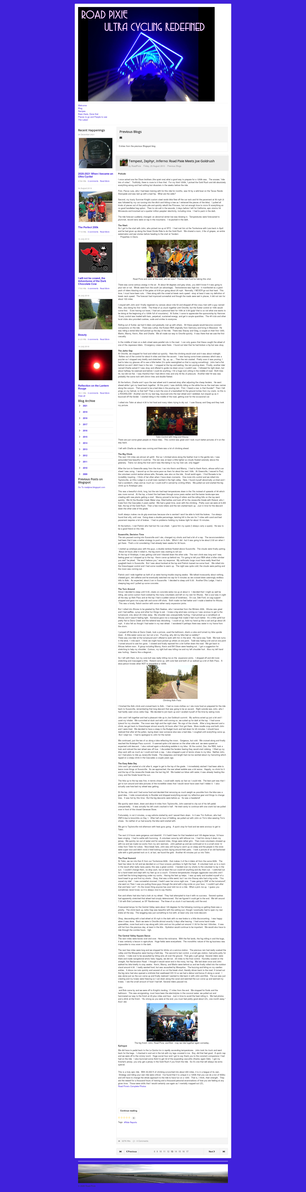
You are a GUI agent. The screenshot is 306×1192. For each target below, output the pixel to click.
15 (179, 1151)
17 (187, 1151)
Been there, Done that (88, 114)
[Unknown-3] (95, 365)
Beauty (82, 335)
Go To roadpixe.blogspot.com (91, 487)
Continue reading (128, 1110)
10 (160, 1151)
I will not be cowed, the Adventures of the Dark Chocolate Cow (92, 281)
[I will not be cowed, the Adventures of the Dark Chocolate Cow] (95, 258)
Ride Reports (131, 1122)
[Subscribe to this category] (121, 137)
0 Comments (141, 1140)
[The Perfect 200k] (95, 207)
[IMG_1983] (95, 314)
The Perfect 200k (88, 227)
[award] (95, 153)
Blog (80, 108)
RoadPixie (136, 165)
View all (81, 395)
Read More (104, 181)
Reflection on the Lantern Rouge (93, 387)
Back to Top (222, 1185)
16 (183, 1151)
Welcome (82, 105)
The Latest (83, 119)
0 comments (93, 181)
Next (211, 1151)
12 (168, 1151)
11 (164, 1151)
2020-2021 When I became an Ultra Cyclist (95, 175)
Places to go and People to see (92, 116)
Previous (132, 1151)
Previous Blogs (131, 132)
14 (176, 1151)
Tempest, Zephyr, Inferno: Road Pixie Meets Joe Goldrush (172, 161)
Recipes (82, 111)
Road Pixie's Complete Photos (132, 1086)
